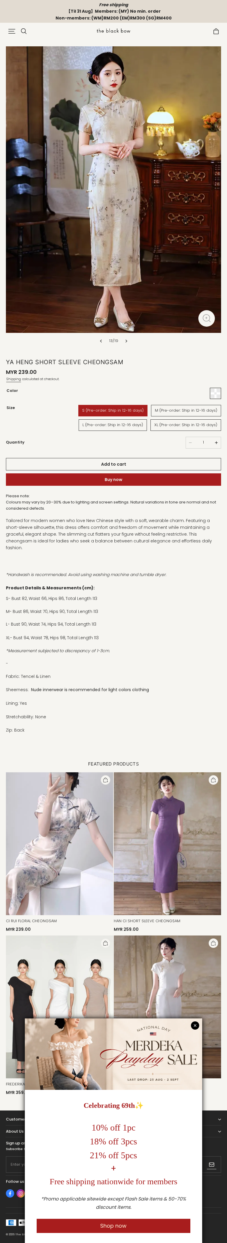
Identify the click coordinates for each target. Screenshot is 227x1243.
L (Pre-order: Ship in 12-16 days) (112, 425)
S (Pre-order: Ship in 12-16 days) (113, 410)
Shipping (13, 379)
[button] (12, 31)
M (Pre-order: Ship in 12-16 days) (186, 410)
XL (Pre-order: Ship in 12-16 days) (185, 425)
